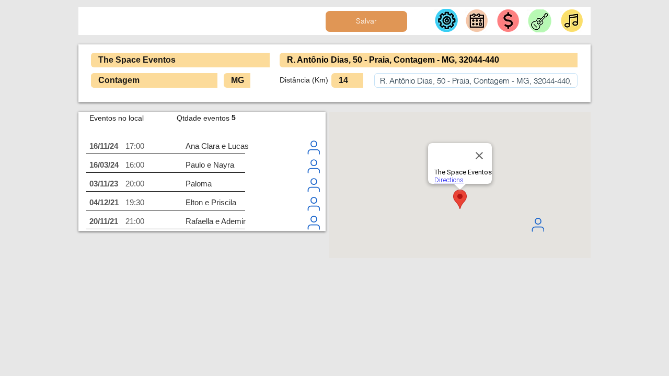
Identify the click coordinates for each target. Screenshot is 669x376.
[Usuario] (313, 147)
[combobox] (476, 80)
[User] (538, 224)
